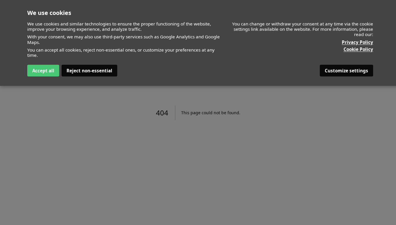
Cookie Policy (358, 49)
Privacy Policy (357, 42)
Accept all (43, 71)
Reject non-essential (89, 71)
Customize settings (346, 71)
